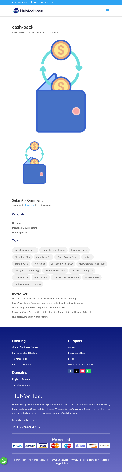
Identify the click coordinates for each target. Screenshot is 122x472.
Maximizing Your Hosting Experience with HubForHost (39, 307)
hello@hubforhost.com (24, 420)
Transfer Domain (21, 384)
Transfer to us (19, 358)
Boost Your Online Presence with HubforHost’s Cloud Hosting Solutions (47, 302)
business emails (79, 250)
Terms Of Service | (60, 459)
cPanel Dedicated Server (25, 347)
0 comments (53, 32)
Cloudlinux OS (43, 257)
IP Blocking (39, 263)
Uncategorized (20, 232)
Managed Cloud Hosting (24, 227)
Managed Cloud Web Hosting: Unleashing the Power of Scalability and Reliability (52, 312)
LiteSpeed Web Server (62, 263)
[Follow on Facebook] (70, 371)
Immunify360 (21, 263)
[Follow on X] (76, 371)
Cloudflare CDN (22, 257)
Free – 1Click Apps (21, 364)
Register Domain (21, 379)
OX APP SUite (21, 277)
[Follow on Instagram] (82, 371)
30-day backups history (53, 250)
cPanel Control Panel (67, 257)
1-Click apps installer (25, 250)
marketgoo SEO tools (55, 270)
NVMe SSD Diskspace (82, 270)
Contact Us (74, 347)
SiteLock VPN (40, 277)
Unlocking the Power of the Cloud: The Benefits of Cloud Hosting (44, 298)
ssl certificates (92, 277)
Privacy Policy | (79, 459)
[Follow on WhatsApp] (88, 371)
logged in (30, 205)
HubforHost (27, 396)
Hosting (16, 223)
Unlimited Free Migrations (28, 284)
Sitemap (91, 459)
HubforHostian (22, 32)
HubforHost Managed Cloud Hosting (30, 316)
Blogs (71, 358)
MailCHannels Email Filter (92, 263)
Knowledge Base (77, 352)
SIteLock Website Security (66, 277)
